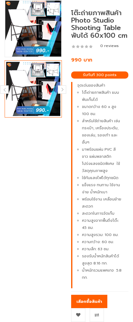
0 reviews (109, 46)
